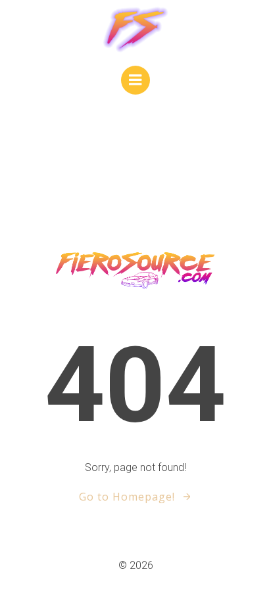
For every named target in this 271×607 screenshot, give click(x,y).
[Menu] (135, 80)
